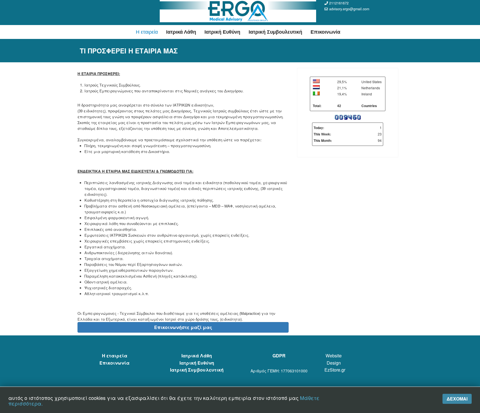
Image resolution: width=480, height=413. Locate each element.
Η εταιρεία (147, 32)
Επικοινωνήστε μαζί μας (183, 327)
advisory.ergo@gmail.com (349, 8)
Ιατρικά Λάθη (181, 32)
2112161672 (339, 3)
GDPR (279, 355)
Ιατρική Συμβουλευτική (275, 32)
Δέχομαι (457, 398)
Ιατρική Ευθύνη (222, 32)
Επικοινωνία (325, 32)
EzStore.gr (334, 370)
